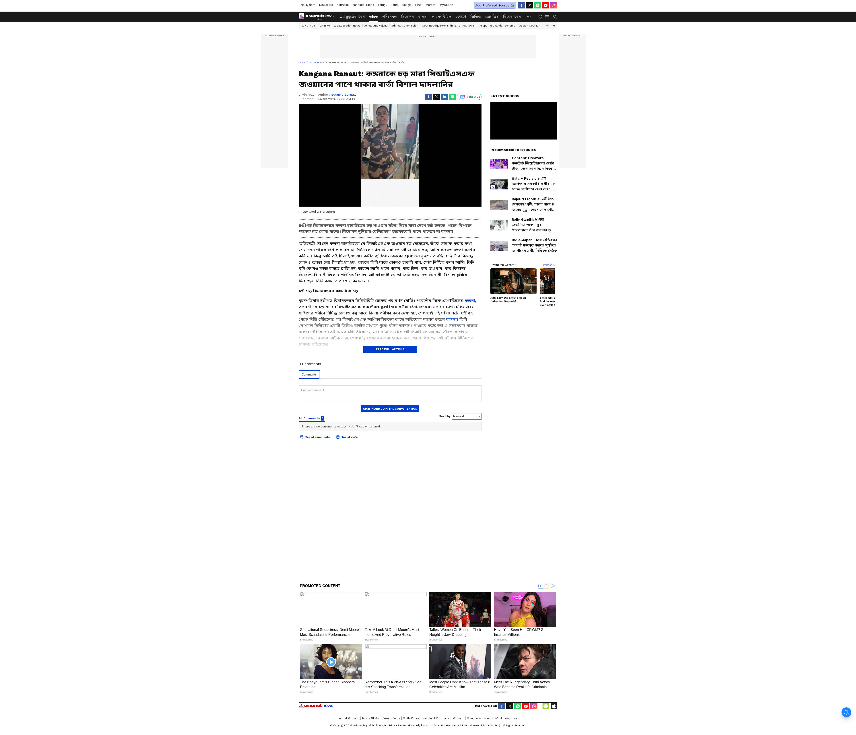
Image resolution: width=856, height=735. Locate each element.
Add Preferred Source (492, 5)
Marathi (431, 4)
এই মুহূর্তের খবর (352, 16)
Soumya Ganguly (343, 94)
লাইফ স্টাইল (441, 16)
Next (554, 25)
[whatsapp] (537, 5)
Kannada (343, 4)
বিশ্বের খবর (512, 16)
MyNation (446, 4)
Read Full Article (390, 349)
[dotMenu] (529, 16)
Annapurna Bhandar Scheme (496, 25)
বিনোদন (407, 16)
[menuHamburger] (547, 16)
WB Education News (347, 25)
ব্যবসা (422, 16)
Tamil (395, 4)
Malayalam (307, 4)
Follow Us (473, 96)
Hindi (418, 4)
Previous (547, 25)
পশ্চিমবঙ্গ (389, 16)
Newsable (326, 4)
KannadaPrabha (363, 4)
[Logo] (318, 17)
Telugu (382, 4)
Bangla (407, 4)
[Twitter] (529, 5)
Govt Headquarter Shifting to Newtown (448, 25)
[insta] (553, 5)
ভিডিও (475, 16)
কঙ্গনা (470, 300)
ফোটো (461, 16)
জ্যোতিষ (492, 16)
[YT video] (545, 5)
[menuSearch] (555, 16)
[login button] (541, 17)
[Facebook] (521, 5)
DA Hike (324, 25)
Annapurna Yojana (375, 25)
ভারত (373, 16)
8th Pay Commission (404, 25)
